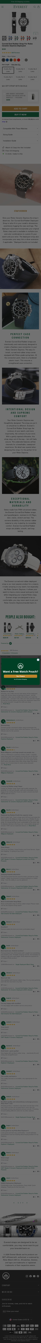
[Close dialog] (38, 660)
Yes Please (20, 676)
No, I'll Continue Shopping (20, 679)
